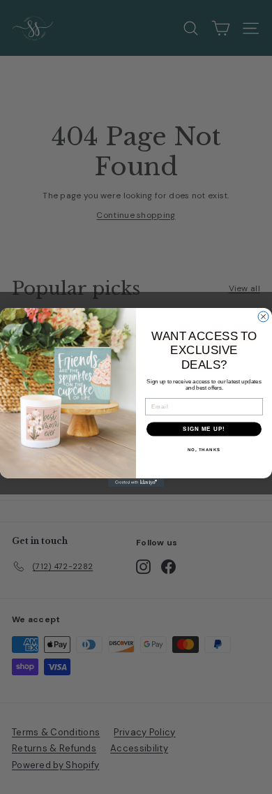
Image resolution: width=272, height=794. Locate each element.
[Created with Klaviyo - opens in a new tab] (136, 482)
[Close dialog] (263, 316)
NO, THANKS (204, 450)
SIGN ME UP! (204, 429)
